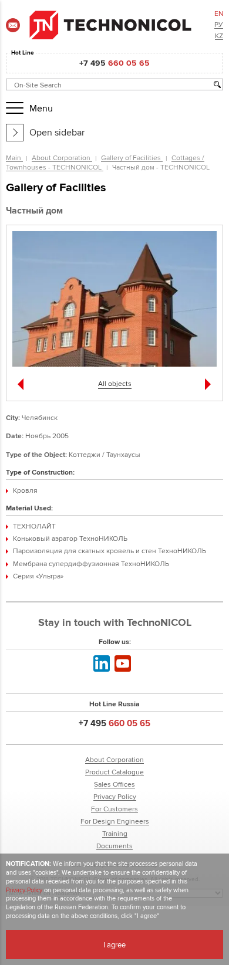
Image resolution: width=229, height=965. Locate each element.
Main (14, 157)
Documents (114, 845)
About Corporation (62, 157)
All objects (115, 383)
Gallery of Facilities (132, 157)
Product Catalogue (114, 772)
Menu (38, 108)
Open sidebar (57, 132)
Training (114, 833)
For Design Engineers (114, 821)
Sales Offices (114, 784)
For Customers (114, 808)
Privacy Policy (114, 796)
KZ (219, 35)
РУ (218, 24)
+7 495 (114, 62)
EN (219, 13)
